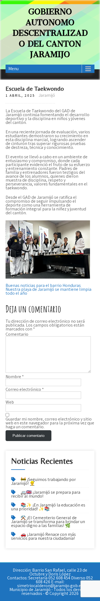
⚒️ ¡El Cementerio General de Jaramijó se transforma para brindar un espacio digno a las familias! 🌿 (48, 521)
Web (10, 402)
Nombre (15, 377)
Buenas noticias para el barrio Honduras (43, 285)
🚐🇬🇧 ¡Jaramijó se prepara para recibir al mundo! (45, 494)
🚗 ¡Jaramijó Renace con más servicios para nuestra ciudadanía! (43, 536)
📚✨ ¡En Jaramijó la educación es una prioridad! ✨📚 (48, 507)
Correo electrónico (25, 389)
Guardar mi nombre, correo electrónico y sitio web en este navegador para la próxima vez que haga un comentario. (50, 423)
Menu (13, 69)
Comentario (17, 334)
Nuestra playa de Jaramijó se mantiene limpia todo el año (48, 291)
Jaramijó (47, 95)
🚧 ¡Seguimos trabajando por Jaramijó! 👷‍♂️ (43, 481)
